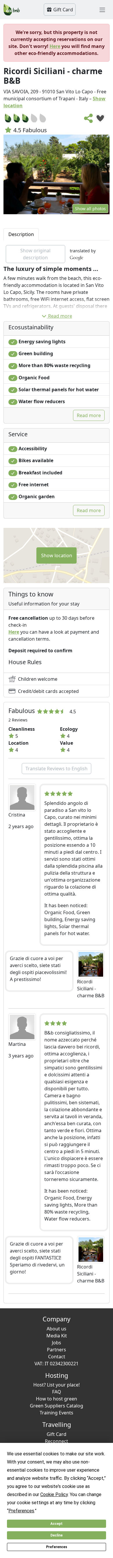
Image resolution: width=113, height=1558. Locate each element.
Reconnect (56, 1441)
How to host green (56, 1399)
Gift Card (62, 9)
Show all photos (90, 208)
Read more (60, 316)
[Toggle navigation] (102, 9)
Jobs (56, 1342)
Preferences (56, 1547)
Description (21, 234)
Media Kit (56, 1335)
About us (56, 1328)
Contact (56, 1356)
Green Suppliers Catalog (56, 1405)
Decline (56, 1535)
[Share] (88, 120)
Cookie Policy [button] (54, 1494)
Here (55, 46)
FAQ (56, 1392)
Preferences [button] (21, 1511)
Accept (56, 1524)
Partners (56, 1349)
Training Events (56, 1412)
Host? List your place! (56, 1385)
